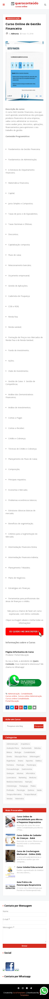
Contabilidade (26, 693)
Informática (30, 773)
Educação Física (21, 756)
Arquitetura (25, 744)
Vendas (9, 798)
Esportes (29, 761)
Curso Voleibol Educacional (30, 867)
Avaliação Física (13, 748)
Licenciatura (11, 777)
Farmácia (10, 765)
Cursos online (11, 696)
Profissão (10, 790)
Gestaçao (10, 773)
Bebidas (37, 748)
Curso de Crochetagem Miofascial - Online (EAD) (29, 852)
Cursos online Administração (30, 696)
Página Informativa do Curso (20, 652)
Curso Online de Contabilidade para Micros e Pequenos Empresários (29, 819)
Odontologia (12, 786)
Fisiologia (20, 765)
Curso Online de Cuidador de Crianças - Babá (29, 836)
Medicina (32, 777)
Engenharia (11, 761)
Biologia (18, 752)
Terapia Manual (30, 794)
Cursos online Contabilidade (17, 698)
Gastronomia (27, 769)
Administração (14, 693)
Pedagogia (23, 786)
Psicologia (21, 790)
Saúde (39, 790)
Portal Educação (12, 701)
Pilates (33, 786)
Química (31, 790)
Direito (9, 756)
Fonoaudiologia (13, 769)
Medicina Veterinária (14, 782)
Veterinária (19, 798)
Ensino (20, 761)
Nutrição (28, 782)
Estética (39, 761)
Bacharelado (27, 748)
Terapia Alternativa (14, 794)
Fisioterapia (31, 765)
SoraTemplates (19, 992)
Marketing (22, 777)
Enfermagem (35, 756)
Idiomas (20, 773)
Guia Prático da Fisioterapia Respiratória (29, 883)
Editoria (15, 33)
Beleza (9, 752)
